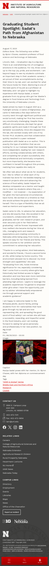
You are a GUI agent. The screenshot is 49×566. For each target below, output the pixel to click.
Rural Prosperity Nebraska (15, 458)
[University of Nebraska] (21, 521)
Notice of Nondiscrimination (32, 549)
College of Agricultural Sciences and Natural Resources (19, 445)
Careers (6, 440)
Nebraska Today (10, 473)
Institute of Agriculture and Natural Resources (26, 5)
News (5, 503)
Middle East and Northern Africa (18, 385)
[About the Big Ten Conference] (7, 521)
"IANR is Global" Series (13, 382)
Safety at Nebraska (17, 550)
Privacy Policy (7, 550)
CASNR (6, 390)
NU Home (7, 465)
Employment (9, 488)
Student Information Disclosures (33, 550)
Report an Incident (12, 512)
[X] (10, 427)
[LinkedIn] (20, 427)
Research (7, 388)
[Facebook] (4, 427)
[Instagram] (15, 427)
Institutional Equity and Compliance (13, 549)
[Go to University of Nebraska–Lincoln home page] (6, 6)
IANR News (8, 469)
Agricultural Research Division (17, 454)
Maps (5, 499)
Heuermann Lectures (12, 461)
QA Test (11, 547)
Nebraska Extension (12, 450)
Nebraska (5, 14)
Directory (7, 484)
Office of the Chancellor (14, 507)
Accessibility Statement (21, 547)
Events (6, 491)
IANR (11, 14)
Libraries (7, 495)
